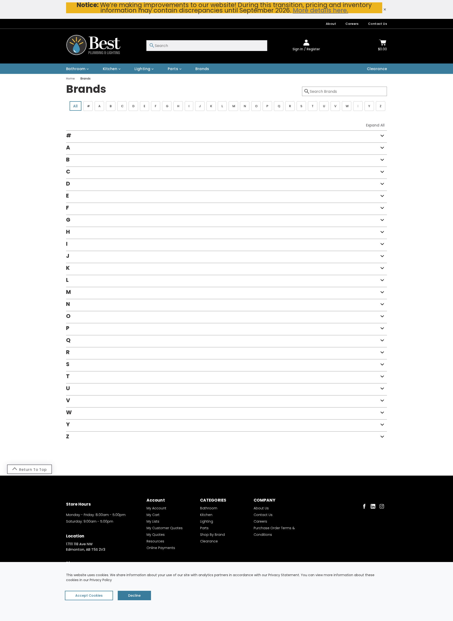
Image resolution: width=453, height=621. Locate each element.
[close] (385, 9)
